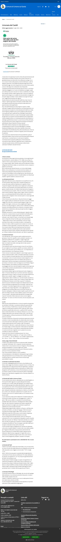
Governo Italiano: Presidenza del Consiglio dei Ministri (28, 522)
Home (3, 19)
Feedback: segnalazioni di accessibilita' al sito (30, 503)
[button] (30, 540)
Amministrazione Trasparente (29, 511)
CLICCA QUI (5, 71)
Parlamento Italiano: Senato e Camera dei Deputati (29, 519)
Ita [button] (58, 1)
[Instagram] (48, 6)
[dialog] (30, 535)
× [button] (59, 528)
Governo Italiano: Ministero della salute (30, 525)
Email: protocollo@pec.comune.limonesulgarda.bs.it (11, 526)
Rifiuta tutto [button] (35, 537)
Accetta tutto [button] (26, 537)
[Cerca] (58, 6)
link (42, 534)
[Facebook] (42, 6)
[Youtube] (45, 6)
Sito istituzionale (26, 509)
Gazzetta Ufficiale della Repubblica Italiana (29, 515)
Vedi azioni (43, 23)
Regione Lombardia (25, 527)
